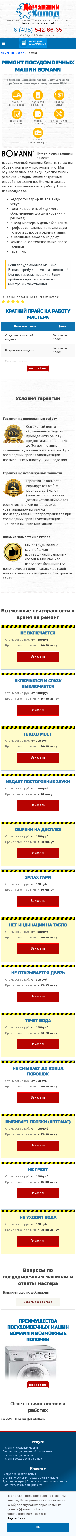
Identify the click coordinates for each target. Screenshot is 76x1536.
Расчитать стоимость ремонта (22, 1485)
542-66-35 (38, 30)
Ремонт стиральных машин (20, 1447)
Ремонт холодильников (18, 1455)
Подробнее (38, 368)
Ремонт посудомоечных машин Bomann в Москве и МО (37, 20)
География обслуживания (19, 1474)
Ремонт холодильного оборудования (27, 1451)
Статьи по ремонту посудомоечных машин (31, 1477)
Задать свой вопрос (38, 1301)
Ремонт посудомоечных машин (23, 1458)
